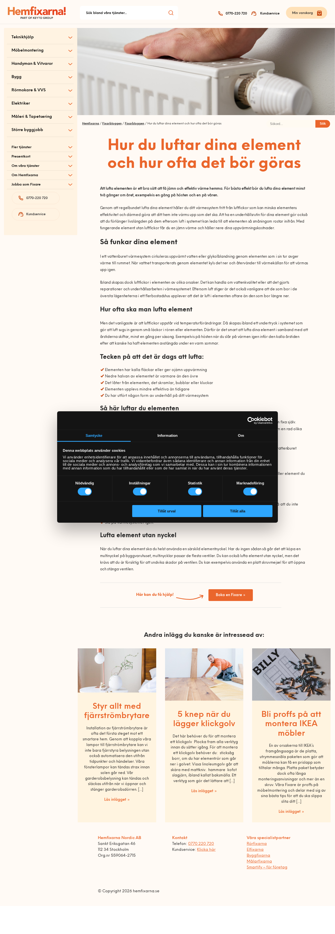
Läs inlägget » (117, 800)
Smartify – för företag (267, 867)
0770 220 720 (201, 844)
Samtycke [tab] (94, 435)
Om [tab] (241, 435)
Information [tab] (167, 435)
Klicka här (206, 850)
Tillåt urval (167, 511)
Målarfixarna (259, 862)
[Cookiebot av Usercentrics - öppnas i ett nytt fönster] (251, 420)
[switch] (140, 491)
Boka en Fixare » (230, 595)
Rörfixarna (257, 844)
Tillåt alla (237, 511)
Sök (323, 123)
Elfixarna (255, 850)
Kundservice (270, 13)
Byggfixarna (258, 856)
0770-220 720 (236, 13)
